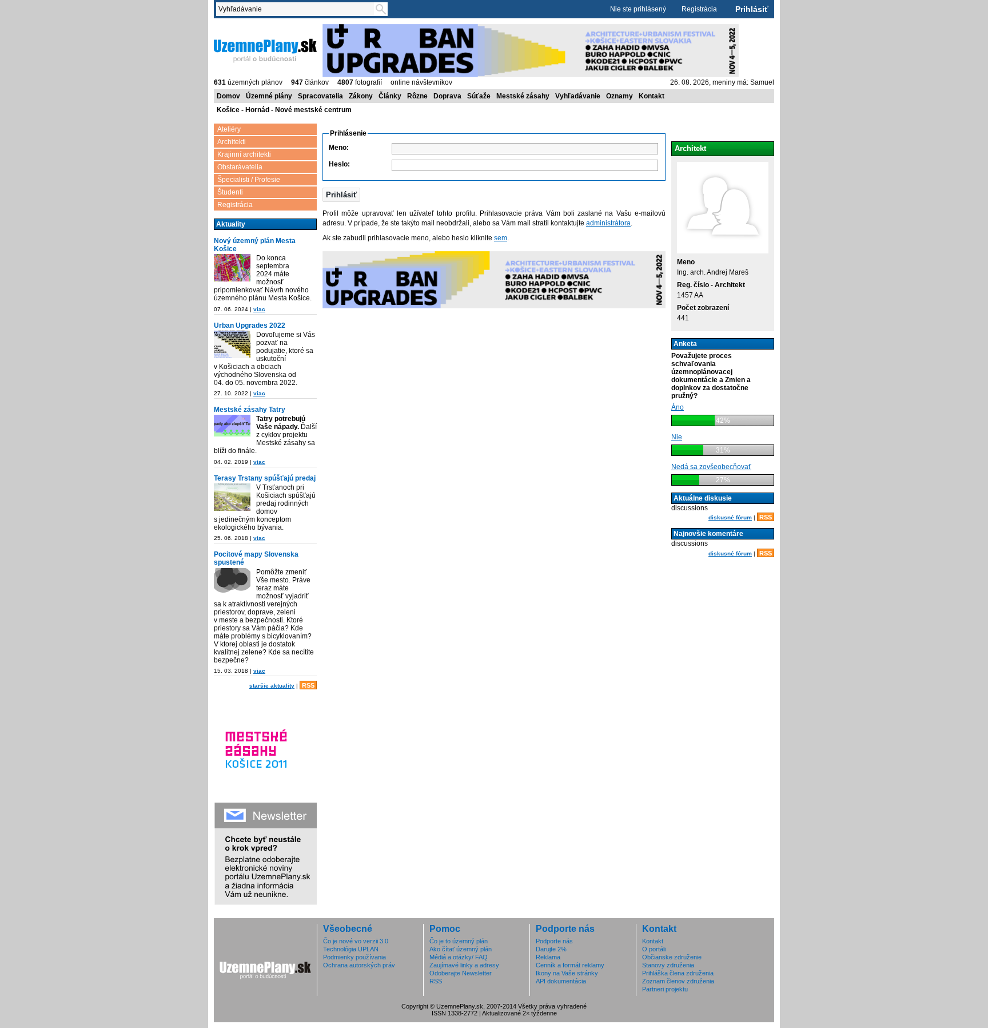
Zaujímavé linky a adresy (464, 965)
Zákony (361, 96)
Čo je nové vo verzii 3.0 (355, 941)
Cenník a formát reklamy (570, 965)
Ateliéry (229, 129)
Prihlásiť (751, 9)
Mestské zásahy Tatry (249, 410)
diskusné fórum (730, 517)
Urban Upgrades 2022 (249, 326)
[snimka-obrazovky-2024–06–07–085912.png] (232, 268)
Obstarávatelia (239, 167)
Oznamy (619, 96)
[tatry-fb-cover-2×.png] (232, 426)
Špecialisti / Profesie (248, 180)
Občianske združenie (672, 957)
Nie (676, 437)
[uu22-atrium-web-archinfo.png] (232, 345)
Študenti (230, 192)
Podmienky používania (354, 957)
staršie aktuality (271, 685)
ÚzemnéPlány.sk (241, 28)
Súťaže (479, 96)
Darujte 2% (551, 949)
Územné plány (269, 96)
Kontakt (651, 96)
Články (390, 96)
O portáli (654, 949)
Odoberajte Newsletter (460, 973)
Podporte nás (554, 941)
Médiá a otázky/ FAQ (458, 957)
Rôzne (417, 96)
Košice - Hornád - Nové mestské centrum (284, 110)
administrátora (608, 223)
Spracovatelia (320, 96)
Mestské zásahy (522, 96)
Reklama (548, 957)
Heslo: (339, 164)
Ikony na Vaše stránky (567, 973)
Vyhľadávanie (577, 96)
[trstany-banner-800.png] (232, 498)
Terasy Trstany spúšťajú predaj (265, 478)
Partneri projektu (665, 989)
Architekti (231, 142)
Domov (228, 96)
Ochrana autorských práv (359, 965)
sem (500, 238)
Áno (677, 407)
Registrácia (699, 9)
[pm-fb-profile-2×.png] (232, 582)
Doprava (447, 96)
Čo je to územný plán (458, 941)
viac (259, 309)
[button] (341, 195)
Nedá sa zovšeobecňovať (711, 467)
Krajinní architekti (244, 154)
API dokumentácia (561, 981)
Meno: (339, 148)
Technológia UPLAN (351, 949)
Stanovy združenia (668, 965)
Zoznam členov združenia (678, 981)
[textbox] (297, 9)
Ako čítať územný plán (460, 949)
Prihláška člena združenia (678, 973)
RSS (308, 685)
